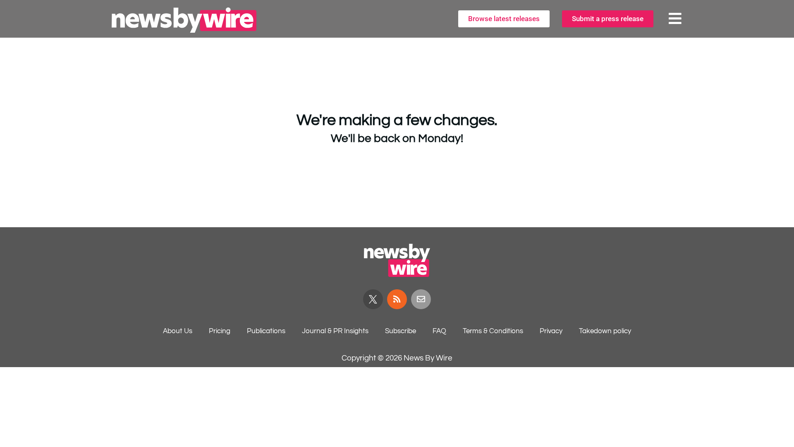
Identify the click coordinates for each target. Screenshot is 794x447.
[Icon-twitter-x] (373, 299)
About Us (177, 331)
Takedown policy (605, 331)
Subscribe (400, 331)
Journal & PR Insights (335, 331)
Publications (266, 331)
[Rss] (397, 299)
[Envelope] (421, 299)
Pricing (219, 331)
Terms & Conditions (493, 331)
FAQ (439, 331)
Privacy (551, 331)
